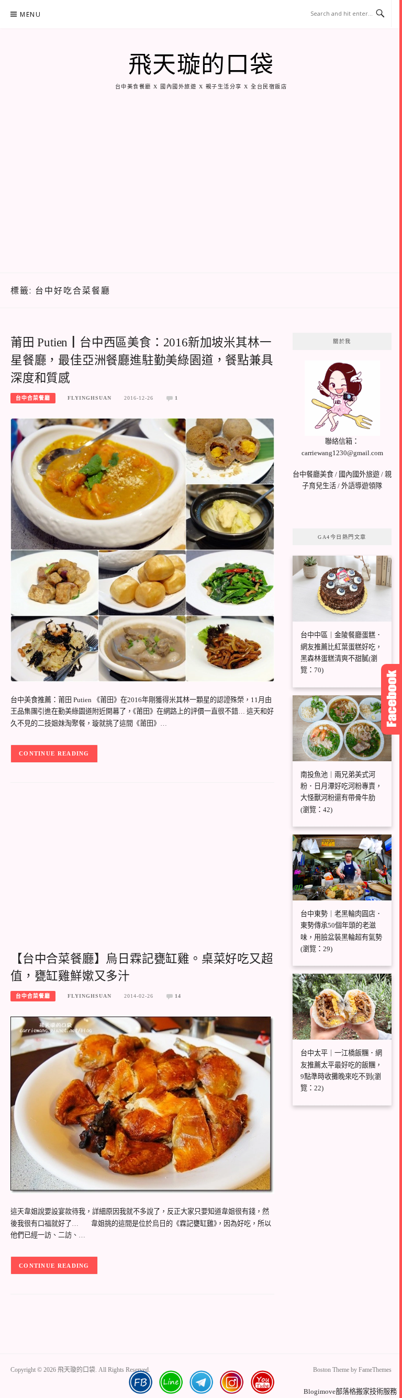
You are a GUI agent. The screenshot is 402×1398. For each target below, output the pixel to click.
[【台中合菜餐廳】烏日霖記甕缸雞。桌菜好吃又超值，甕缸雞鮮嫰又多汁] (142, 1104)
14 (178, 996)
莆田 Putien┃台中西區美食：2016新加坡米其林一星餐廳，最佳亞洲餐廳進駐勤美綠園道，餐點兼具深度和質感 (141, 360)
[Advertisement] (201, 194)
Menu (30, 14)
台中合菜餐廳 (33, 398)
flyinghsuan (89, 398)
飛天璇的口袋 (201, 65)
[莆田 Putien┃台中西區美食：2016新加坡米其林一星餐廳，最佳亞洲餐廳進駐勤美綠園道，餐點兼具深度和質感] (142, 549)
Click (391, 699)
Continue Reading (54, 753)
